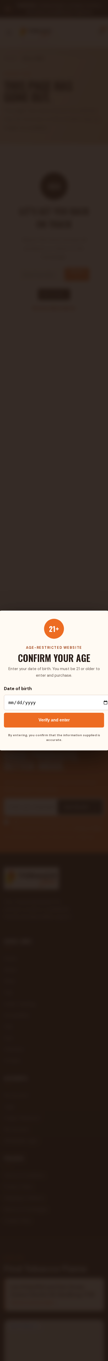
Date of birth (18, 688)
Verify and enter (54, 720)
